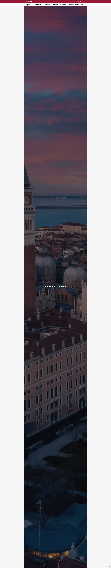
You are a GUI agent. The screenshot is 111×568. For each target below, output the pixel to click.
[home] (28, 4)
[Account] (80, 1)
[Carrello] (84, 1)
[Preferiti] (82, 1)
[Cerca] (78, 1)
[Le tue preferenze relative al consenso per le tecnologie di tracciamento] (109, 566)
